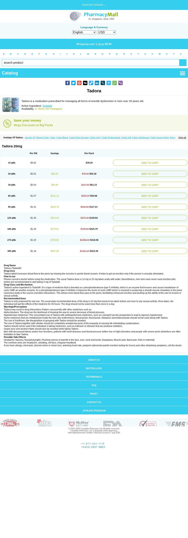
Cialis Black (62, 137)
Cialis (52, 137)
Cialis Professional (111, 137)
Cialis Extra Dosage (79, 137)
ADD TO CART (163, 162)
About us (94, 353)
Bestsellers (94, 362)
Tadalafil (47, 105)
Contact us (94, 395)
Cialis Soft (126, 137)
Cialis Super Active (159, 137)
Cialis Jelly (95, 137)
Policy (94, 387)
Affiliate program (94, 404)
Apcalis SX (30, 137)
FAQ (94, 378)
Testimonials (94, 370)
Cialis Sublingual (140, 137)
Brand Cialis (43, 137)
